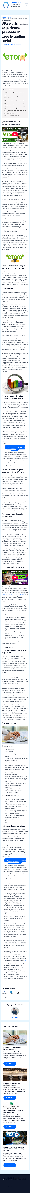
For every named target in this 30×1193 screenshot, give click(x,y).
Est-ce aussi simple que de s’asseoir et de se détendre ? (14, 104)
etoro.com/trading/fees (18, 465)
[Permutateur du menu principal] (26, 5)
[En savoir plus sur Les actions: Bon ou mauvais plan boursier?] (11, 1105)
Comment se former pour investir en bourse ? (12, 1048)
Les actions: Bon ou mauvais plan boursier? (13, 1111)
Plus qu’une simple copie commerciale (15, 106)
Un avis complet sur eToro (11, 108)
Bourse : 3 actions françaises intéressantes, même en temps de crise (14, 1148)
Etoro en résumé (9, 113)
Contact (24, 1180)
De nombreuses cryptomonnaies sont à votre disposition (15, 111)
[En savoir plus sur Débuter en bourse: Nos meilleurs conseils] (15, 1074)
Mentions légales (16, 1180)
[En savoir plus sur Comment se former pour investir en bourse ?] (15, 1037)
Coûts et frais (8, 99)
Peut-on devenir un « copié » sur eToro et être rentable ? (14, 96)
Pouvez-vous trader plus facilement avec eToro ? (14, 101)
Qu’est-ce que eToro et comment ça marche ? (14, 93)
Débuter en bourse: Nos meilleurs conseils (11, 1084)
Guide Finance (16, 2)
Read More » (9, 1063)
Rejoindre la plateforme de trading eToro (16, 861)
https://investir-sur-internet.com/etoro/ (13, 594)
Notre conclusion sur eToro (12, 115)
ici (25, 960)
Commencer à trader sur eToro (16, 448)
